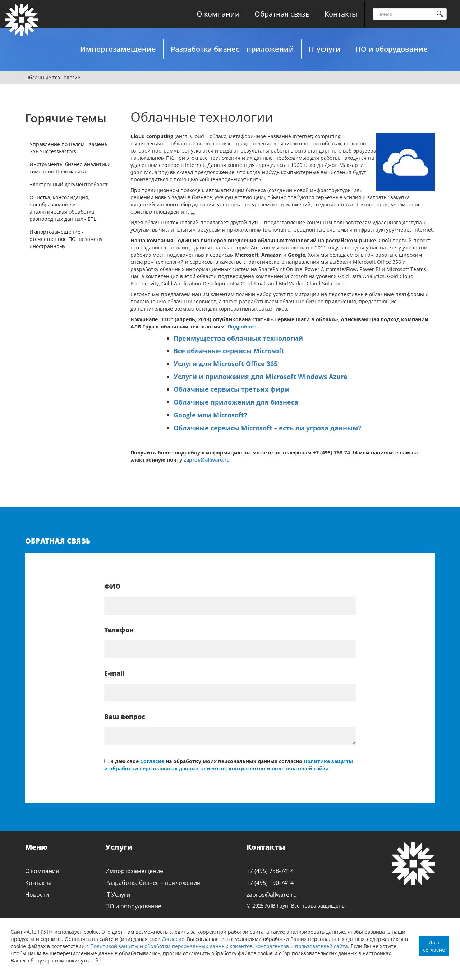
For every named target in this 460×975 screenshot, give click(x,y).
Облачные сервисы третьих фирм (232, 389)
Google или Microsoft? (210, 415)
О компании (218, 14)
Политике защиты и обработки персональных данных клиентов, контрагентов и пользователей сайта (228, 765)
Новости (37, 895)
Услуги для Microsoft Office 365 (225, 363)
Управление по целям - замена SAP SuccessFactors (68, 148)
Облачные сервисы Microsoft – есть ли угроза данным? (267, 428)
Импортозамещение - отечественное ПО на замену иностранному (65, 238)
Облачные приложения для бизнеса (236, 402)
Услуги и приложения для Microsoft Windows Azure (261, 376)
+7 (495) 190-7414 (270, 883)
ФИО (112, 586)
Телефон (119, 629)
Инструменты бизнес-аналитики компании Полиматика (70, 168)
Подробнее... (244, 326)
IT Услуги (117, 895)
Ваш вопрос (124, 716)
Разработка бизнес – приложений (232, 49)
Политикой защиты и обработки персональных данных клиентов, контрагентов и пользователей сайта (219, 946)
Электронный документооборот (68, 184)
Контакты (341, 14)
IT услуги (325, 49)
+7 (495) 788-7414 (270, 871)
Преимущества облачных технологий (238, 338)
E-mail (114, 673)
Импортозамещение (118, 49)
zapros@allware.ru (207, 459)
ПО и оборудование (391, 49)
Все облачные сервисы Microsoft (229, 350)
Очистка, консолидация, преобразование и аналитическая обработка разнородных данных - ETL (62, 208)
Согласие (173, 939)
